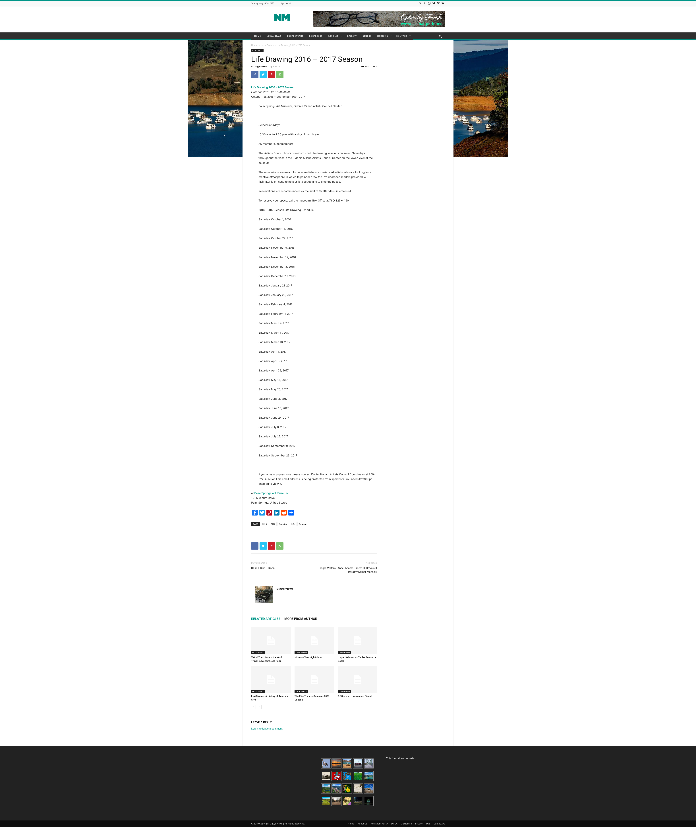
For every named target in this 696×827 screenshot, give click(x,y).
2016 (264, 524)
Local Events (267, 45)
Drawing (283, 524)
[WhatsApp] (279, 74)
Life (293, 524)
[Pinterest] (271, 74)
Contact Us (439, 823)
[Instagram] (429, 3)
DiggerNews (260, 66)
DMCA (394, 823)
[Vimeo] (438, 3)
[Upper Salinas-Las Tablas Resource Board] (357, 640)
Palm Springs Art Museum (271, 493)
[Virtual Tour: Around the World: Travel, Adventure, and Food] (271, 640)
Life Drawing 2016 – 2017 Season (272, 87)
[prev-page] (253, 707)
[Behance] (420, 3)
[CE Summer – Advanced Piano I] (357, 679)
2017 (273, 524)
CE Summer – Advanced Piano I (355, 696)
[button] (440, 37)
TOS (428, 823)
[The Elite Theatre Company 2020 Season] (314, 679)
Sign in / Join (286, 3)
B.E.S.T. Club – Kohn (263, 568)
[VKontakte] (443, 3)
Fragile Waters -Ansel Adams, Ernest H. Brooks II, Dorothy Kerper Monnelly (348, 570)
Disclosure (406, 823)
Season (302, 524)
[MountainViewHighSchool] (314, 640)
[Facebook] (425, 3)
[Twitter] (434, 3)
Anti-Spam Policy (379, 823)
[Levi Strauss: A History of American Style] (271, 679)
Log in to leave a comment (267, 728)
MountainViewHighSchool (308, 657)
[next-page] (259, 707)
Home (254, 45)
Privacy (418, 823)
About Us (362, 823)
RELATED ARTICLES (266, 619)
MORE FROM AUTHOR (300, 619)
